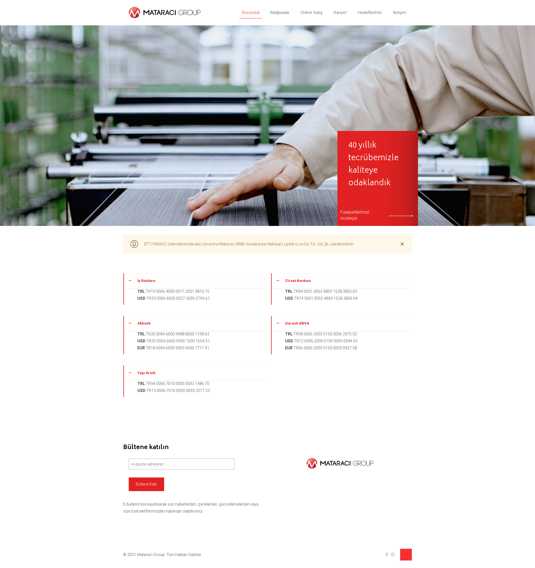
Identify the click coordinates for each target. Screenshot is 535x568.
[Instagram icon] (392, 554)
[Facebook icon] (387, 554)
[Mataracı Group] (166, 12)
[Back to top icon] (406, 554)
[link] (193, 289)
